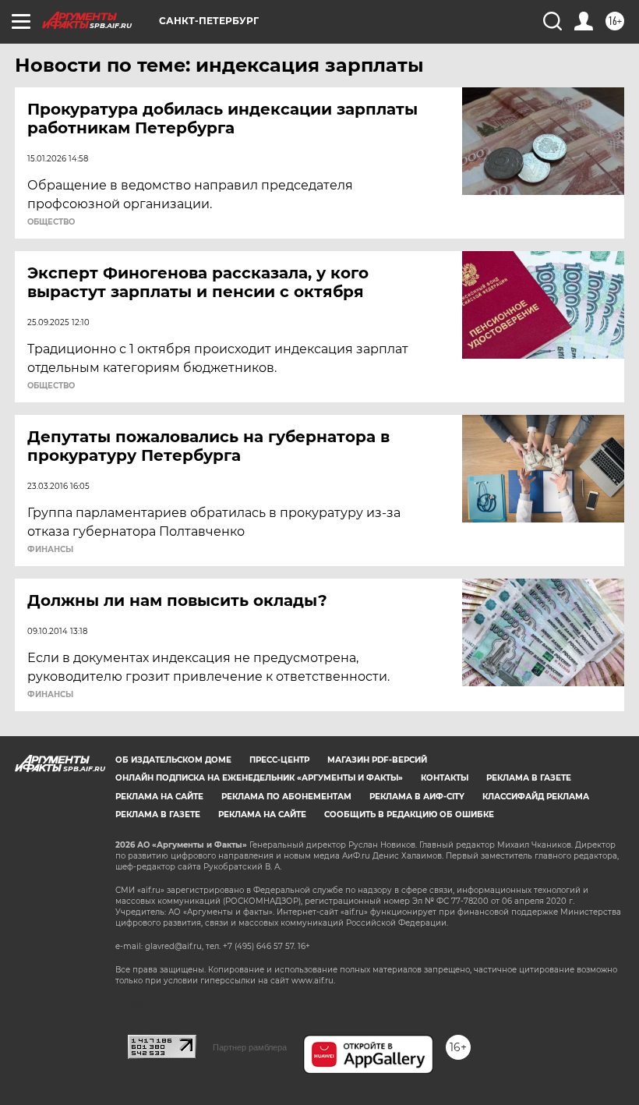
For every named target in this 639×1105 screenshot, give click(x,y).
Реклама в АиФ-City (416, 797)
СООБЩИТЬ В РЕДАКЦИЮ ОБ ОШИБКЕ (409, 814)
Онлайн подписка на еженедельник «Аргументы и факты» (259, 778)
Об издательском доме (173, 760)
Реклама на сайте (159, 797)
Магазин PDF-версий (377, 760)
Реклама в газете (528, 778)
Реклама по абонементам (286, 797)
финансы (50, 550)
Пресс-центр (279, 760)
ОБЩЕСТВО (51, 222)
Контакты (444, 778)
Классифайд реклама (535, 797)
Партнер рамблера (250, 1047)
